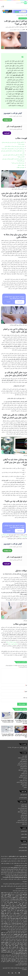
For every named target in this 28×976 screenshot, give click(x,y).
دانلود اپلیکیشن (24, 831)
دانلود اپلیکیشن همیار (23, 850)
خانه (25, 15)
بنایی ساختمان (24, 773)
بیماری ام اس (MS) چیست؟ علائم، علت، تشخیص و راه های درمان (21, 722)
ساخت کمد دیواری (23, 780)
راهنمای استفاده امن (23, 797)
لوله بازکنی (25, 772)
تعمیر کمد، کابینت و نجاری (22, 782)
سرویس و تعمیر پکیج (23, 770)
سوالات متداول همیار (23, 847)
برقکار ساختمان (24, 806)
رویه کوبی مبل (24, 819)
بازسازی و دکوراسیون (23, 777)
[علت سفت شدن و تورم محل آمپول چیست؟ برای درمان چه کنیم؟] (21, 729)
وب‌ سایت (25, 697)
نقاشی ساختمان (24, 784)
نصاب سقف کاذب (23, 817)
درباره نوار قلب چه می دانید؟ (18, 163)
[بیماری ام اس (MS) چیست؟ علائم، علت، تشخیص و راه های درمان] (21, 715)
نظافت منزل (24, 756)
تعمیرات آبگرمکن (24, 768)
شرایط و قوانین (24, 837)
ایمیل (25, 691)
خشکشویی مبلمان (23, 761)
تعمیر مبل (25, 778)
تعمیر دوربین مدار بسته (22, 808)
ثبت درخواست (7, 120)
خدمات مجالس (24, 805)
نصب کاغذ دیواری (23, 775)
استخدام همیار (24, 844)
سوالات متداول (21, 165)
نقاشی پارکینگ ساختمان (22, 820)
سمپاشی (25, 787)
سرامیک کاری (24, 813)
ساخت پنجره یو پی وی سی (21, 822)
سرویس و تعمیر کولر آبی (22, 765)
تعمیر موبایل (24, 824)
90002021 (8, 302)
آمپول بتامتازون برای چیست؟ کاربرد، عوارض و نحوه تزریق (7, 734)
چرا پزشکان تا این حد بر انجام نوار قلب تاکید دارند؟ (13, 149)
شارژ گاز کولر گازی (23, 766)
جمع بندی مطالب (20, 167)
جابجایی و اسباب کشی (22, 763)
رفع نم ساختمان (24, 815)
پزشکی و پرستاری (20, 15)
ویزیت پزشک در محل (11, 642)
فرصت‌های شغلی (23, 794)
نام (26, 685)
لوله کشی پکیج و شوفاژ (22, 812)
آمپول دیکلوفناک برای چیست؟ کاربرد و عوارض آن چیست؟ (7, 721)
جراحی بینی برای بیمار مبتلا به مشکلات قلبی (14, 146)
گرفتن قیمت (7, 133)
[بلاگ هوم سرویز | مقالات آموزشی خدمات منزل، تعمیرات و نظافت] (21, 2)
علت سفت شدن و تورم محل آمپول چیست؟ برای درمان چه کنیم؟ (21, 735)
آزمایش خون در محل (13, 644)
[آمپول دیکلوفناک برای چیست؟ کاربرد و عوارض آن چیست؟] (7, 715)
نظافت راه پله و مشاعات (22, 758)
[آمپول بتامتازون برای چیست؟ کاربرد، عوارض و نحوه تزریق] (7, 729)
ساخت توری (24, 785)
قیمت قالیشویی (24, 759)
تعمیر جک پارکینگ (23, 810)
